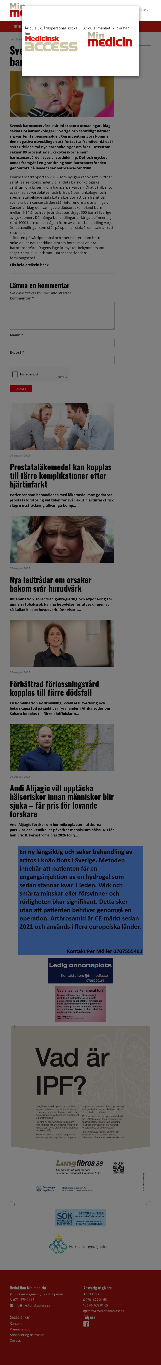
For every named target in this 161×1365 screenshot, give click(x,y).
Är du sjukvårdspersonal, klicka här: (51, 31)
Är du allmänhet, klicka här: (106, 28)
